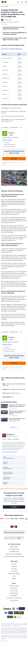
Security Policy (14, 600)
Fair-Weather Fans (14, 551)
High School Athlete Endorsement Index (14, 556)
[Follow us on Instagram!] (15, 538)
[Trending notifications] (18, 2)
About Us (14, 563)
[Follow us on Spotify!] (19, 538)
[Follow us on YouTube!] (12, 538)
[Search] (22, 2)
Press (14, 576)
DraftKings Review (7, 140)
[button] (26, 2)
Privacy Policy (14, 588)
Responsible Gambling (14, 573)
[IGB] (20, 608)
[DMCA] (7, 608)
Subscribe (14, 507)
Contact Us (14, 566)
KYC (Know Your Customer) (14, 598)
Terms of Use (14, 590)
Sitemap (14, 578)
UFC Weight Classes (14, 549)
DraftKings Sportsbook (16, 48)
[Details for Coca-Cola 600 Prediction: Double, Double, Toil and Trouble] (4, 420)
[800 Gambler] (19, 612)
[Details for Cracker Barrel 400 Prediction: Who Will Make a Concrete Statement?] (4, 406)
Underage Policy (14, 593)
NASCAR (6, 6)
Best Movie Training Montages (14, 554)
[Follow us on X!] (9, 538)
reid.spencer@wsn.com (8, 458)
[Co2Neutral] (17, 617)
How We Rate (14, 571)
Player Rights (14, 595)
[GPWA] (10, 617)
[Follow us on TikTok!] (22, 538)
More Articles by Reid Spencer (9, 451)
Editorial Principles (14, 585)
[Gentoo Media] (8, 612)
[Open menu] (25, 2)
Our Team (14, 568)
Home (2, 6)
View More (13, 427)
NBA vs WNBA (14, 546)
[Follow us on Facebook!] (5, 538)
